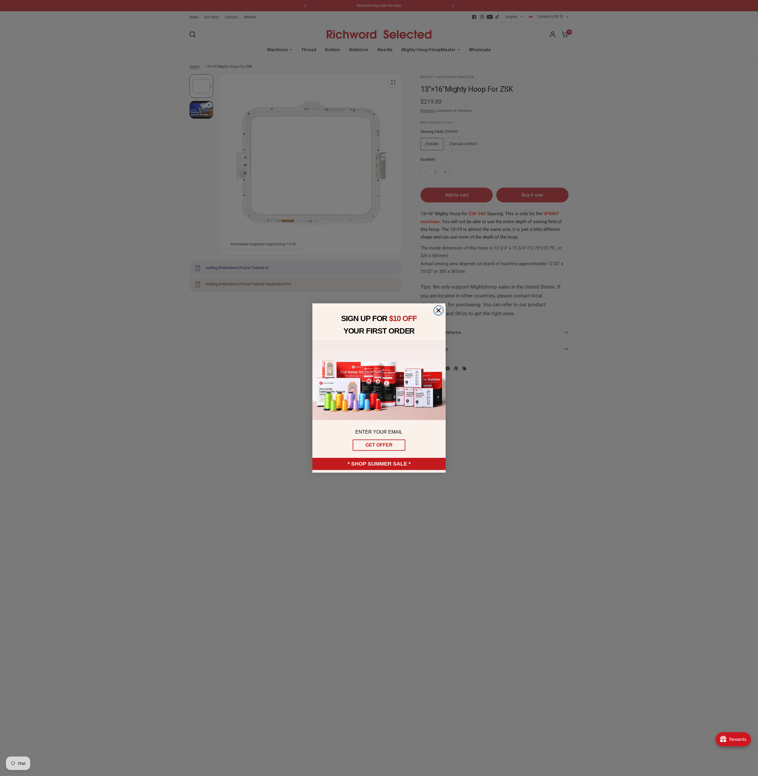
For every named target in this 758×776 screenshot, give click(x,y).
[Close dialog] (438, 310)
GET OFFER (379, 444)
